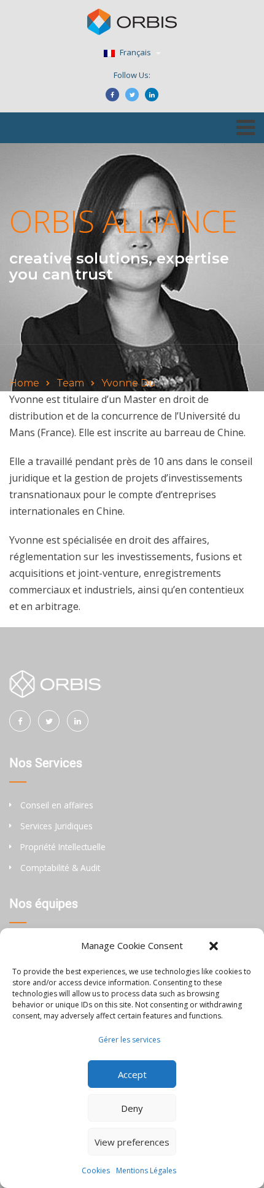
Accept (132, 1074)
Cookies (96, 1170)
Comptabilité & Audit (60, 867)
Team (70, 383)
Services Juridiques (56, 826)
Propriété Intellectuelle (63, 847)
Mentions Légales (146, 1170)
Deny (132, 1108)
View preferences (132, 1142)
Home (24, 383)
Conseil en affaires (56, 805)
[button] (214, 946)
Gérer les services (129, 1039)
